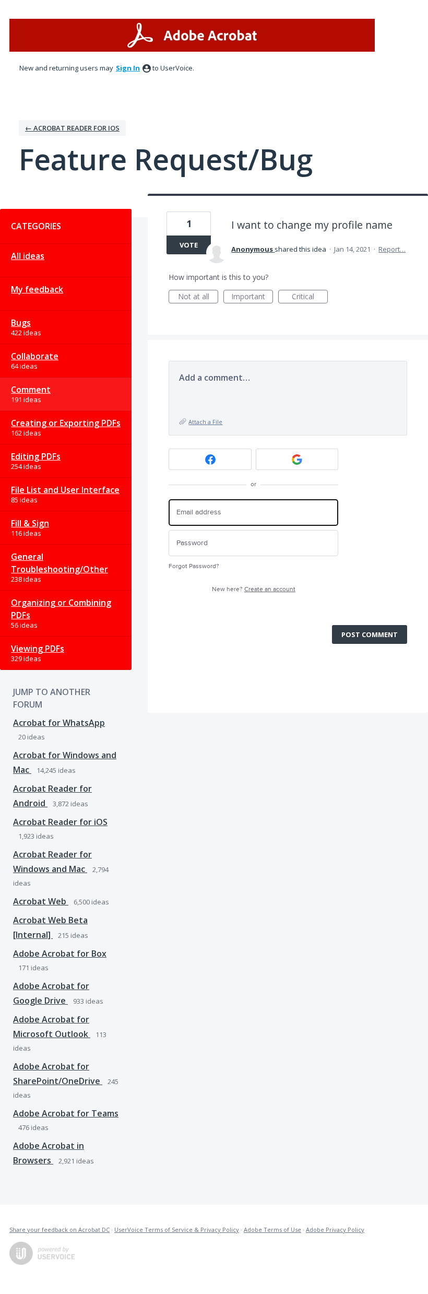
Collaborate (34, 356)
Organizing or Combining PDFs (61, 609)
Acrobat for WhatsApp (59, 722)
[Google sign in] (297, 459)
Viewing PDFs (37, 648)
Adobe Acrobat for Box (59, 953)
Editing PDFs (36, 456)
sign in (128, 68)
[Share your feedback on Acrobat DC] (192, 35)
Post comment (369, 634)
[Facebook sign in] (210, 459)
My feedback (37, 289)
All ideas (27, 256)
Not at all (198, 297)
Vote (189, 245)
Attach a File (205, 422)
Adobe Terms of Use (272, 1229)
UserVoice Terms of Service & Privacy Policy (176, 1229)
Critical (310, 297)
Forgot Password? (194, 566)
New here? (253, 589)
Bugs (21, 322)
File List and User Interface (65, 490)
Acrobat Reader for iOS (60, 822)
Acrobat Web (40, 901)
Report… (392, 249)
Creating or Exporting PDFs (66, 423)
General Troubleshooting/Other (59, 563)
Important (252, 297)
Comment (31, 389)
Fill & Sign (30, 523)
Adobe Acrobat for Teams (65, 1113)
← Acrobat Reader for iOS (72, 128)
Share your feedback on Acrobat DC (59, 1229)
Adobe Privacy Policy (335, 1229)
